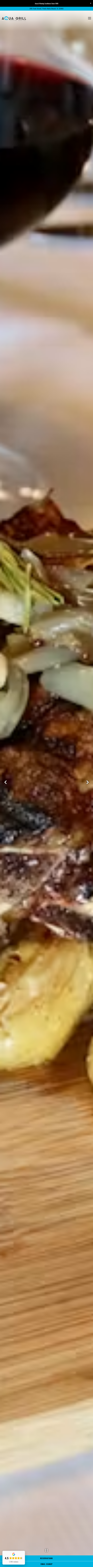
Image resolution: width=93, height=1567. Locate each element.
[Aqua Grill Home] (14, 18)
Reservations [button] (46, 1558)
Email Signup (47, 1564)
